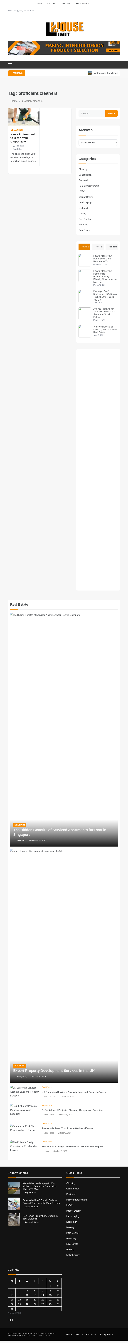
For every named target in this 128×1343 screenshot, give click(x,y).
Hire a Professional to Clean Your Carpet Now (22, 138)
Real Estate (84, 230)
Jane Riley (17, 149)
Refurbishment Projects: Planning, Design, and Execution (72, 1110)
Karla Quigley (21, 1076)
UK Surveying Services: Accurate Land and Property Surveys (74, 1092)
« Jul (10, 1320)
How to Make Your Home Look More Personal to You (102, 258)
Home (39, 3)
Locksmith (84, 208)
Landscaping (85, 202)
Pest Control (85, 219)
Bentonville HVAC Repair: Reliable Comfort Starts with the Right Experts (41, 1201)
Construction (85, 174)
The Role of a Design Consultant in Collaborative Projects (72, 1146)
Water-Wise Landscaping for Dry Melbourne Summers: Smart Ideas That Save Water (40, 1186)
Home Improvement (89, 186)
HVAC (82, 191)
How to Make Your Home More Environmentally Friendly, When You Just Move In (105, 276)
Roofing (70, 1249)
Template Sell (44, 1335)
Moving (82, 213)
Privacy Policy (82, 3)
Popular (85, 247)
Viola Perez (20, 840)
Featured (83, 180)
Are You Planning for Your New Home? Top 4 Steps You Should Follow (105, 312)
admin (46, 1151)
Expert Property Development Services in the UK (54, 1071)
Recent (99, 247)
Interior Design (86, 197)
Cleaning (16, 130)
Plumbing (83, 224)
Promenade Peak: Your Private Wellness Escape (67, 1128)
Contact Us (66, 3)
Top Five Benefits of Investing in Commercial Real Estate (105, 329)
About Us (51, 3)
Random (113, 247)
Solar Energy (73, 1255)
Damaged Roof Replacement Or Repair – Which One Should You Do (105, 295)
